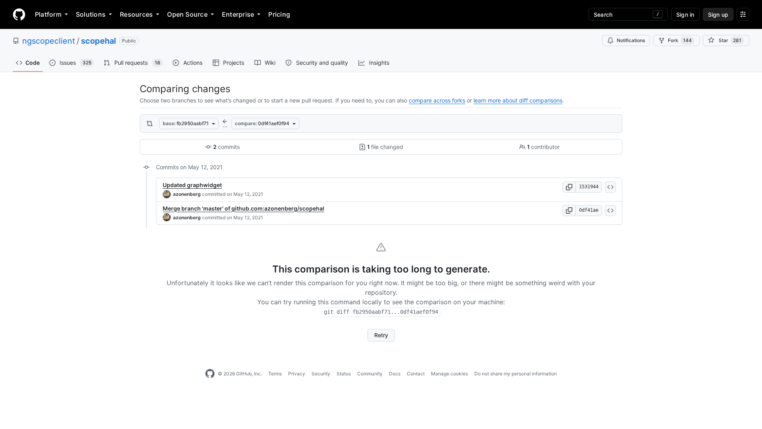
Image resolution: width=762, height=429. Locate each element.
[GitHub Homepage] (210, 374)
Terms (275, 374)
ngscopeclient (48, 41)
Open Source (187, 14)
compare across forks (437, 100)
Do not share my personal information (515, 374)
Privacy (296, 374)
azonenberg (187, 194)
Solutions (91, 14)
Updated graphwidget (192, 185)
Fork (680, 40)
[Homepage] (19, 14)
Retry (381, 335)
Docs (394, 374)
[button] (569, 187)
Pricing (279, 14)
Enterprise (238, 14)
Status (344, 374)
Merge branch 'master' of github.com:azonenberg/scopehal (243, 208)
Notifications (631, 40)
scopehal (98, 41)
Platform (48, 14)
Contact (416, 374)
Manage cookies (449, 374)
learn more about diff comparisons (517, 100)
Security (321, 374)
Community (370, 374)
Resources (136, 14)
